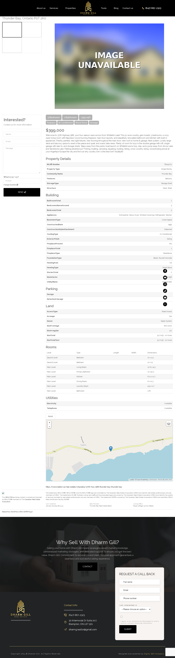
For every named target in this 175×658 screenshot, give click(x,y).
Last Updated (51, 504)
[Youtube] (165, 278)
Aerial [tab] (50, 416)
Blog (116, 8)
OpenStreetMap (142, 480)
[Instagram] (165, 284)
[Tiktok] (165, 291)
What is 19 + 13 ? (11, 177)
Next (171, 66)
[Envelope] (165, 298)
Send (21, 192)
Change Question (10, 185)
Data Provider (94, 504)
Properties (70, 8)
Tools (104, 8)
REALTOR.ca (10, 497)
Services (54, 8)
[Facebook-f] (165, 271)
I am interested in (128, 605)
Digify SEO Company (154, 654)
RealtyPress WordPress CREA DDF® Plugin (17, 512)
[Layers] (168, 423)
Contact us (127, 8)
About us (41, 8)
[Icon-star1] (165, 304)
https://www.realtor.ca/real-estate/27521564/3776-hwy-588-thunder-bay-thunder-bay (84, 487)
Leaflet (131, 480)
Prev (48, 66)
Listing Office (138, 504)
